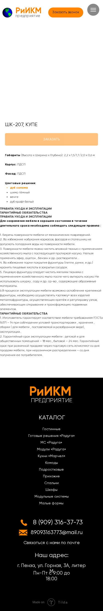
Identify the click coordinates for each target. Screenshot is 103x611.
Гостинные (51, 429)
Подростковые (51, 469)
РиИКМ (29, 11)
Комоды (51, 463)
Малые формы (51, 503)
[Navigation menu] (93, 9)
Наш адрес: (51, 555)
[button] (65, 12)
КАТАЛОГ (52, 418)
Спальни (51, 483)
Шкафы (52, 490)
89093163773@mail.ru (57, 532)
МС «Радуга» (51, 442)
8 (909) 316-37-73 (58, 522)
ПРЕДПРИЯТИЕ (28, 16)
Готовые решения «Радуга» (51, 436)
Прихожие (51, 476)
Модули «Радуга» (51, 449)
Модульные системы (51, 496)
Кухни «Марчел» (51, 456)
